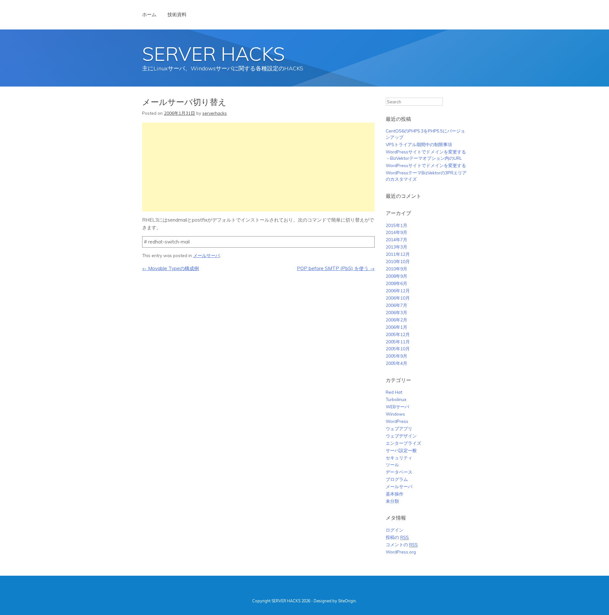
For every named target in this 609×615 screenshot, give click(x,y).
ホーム (149, 14)
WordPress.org (401, 551)
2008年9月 (396, 276)
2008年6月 (396, 283)
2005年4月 (396, 363)
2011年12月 (398, 254)
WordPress (397, 421)
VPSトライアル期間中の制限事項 (419, 144)
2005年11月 (398, 341)
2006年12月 (398, 290)
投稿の (397, 537)
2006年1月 (396, 327)
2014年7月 (396, 239)
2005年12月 (398, 334)
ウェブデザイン (401, 435)
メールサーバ (206, 255)
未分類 (392, 501)
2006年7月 (396, 305)
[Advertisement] (258, 167)
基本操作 (394, 493)
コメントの (402, 544)
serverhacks (214, 113)
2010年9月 (396, 268)
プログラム (397, 479)
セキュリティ (399, 457)
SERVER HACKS (213, 54)
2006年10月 (398, 298)
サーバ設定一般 (401, 450)
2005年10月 (398, 348)
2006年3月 (396, 312)
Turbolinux (396, 399)
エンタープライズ (403, 443)
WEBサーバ (397, 406)
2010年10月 (398, 261)
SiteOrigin (347, 600)
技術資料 (177, 14)
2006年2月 (396, 319)
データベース (399, 472)
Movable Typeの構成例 (170, 268)
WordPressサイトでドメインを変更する (426, 165)
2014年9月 (396, 232)
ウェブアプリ (399, 428)
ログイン (394, 530)
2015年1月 (396, 225)
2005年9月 (396, 356)
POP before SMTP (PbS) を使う (336, 268)
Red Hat (394, 392)
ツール (392, 464)
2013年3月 (396, 246)
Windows (395, 414)
